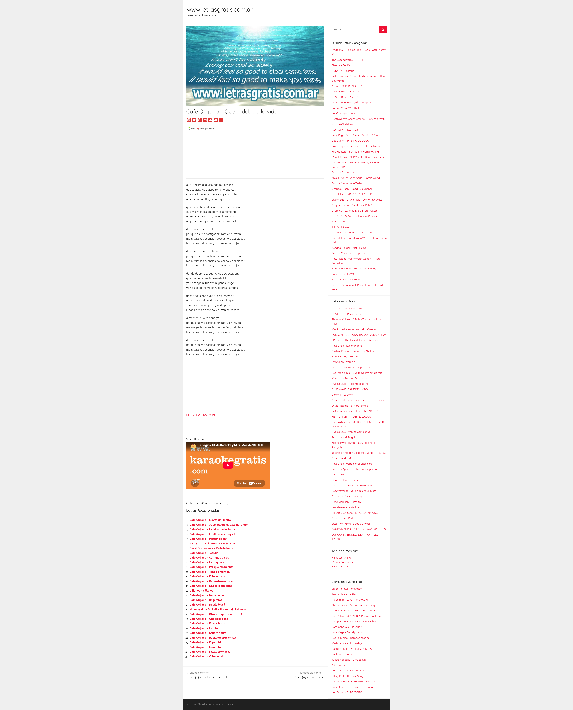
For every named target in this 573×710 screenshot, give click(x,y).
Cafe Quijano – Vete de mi (206, 656)
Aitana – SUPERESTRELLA (347, 86)
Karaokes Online (341, 557)
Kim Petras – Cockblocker (347, 279)
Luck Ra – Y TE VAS (343, 274)
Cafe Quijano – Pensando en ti (209, 538)
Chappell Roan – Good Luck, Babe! (352, 188)
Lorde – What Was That (345, 108)
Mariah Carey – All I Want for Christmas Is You (358, 157)
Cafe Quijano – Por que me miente (212, 567)
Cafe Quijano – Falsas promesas (210, 651)
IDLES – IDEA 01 (341, 227)
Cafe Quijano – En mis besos (208, 623)
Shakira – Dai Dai (341, 65)
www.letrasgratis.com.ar (220, 9)
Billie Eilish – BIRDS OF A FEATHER (352, 194)
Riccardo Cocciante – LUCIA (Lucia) (212, 543)
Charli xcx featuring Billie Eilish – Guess (355, 210)
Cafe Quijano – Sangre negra (208, 632)
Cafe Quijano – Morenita (205, 647)
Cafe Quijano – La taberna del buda (212, 529)
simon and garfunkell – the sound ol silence (218, 609)
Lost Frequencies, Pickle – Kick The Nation (356, 146)
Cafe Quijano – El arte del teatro (210, 519)
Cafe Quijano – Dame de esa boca (211, 581)
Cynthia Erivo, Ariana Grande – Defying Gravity (358, 118)
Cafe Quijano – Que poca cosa (209, 618)
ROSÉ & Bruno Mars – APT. (347, 97)
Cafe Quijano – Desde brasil (207, 604)
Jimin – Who (339, 221)
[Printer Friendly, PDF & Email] (200, 128)
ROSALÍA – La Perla (343, 70)
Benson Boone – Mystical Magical (351, 102)
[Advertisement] (255, 157)
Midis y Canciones (342, 562)
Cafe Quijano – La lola (204, 628)
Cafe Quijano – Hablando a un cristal (213, 637)
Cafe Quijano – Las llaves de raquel (212, 534)
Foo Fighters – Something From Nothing (355, 151)
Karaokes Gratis (341, 566)
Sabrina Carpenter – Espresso (349, 253)
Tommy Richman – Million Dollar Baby (354, 268)
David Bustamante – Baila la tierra (211, 548)
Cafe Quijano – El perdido (206, 642)
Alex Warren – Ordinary (345, 91)
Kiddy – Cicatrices (342, 124)
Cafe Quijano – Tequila (204, 552)
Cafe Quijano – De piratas (206, 600)
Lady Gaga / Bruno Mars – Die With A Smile (357, 199)
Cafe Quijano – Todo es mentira (210, 571)
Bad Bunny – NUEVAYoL (346, 129)
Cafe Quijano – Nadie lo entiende (211, 585)
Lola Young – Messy (343, 113)
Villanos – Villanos (201, 590)
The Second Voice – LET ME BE (350, 59)
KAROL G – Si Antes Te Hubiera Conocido (355, 216)
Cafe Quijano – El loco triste (207, 576)
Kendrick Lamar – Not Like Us (349, 247)
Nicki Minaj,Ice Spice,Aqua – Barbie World (356, 177)
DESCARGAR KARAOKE (201, 414)
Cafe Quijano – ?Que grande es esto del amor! (219, 524)
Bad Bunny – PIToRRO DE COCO (350, 140)
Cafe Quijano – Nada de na (207, 595)
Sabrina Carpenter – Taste (347, 183)
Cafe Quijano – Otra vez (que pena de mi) (216, 614)
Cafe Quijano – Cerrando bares (209, 557)
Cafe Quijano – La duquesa (207, 562)
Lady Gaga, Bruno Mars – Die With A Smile (356, 135)
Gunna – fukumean (343, 172)
